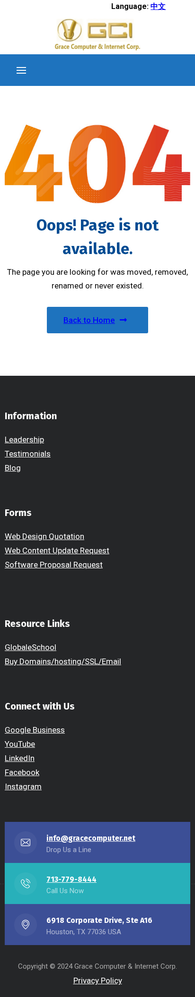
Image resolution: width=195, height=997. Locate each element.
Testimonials (28, 453)
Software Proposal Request (54, 564)
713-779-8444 (71, 879)
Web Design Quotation (44, 536)
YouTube (20, 744)
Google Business (35, 730)
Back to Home (89, 320)
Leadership (24, 439)
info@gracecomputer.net (90, 838)
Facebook (22, 772)
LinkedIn (20, 758)
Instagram (23, 786)
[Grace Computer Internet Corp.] (97, 35)
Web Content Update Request (57, 550)
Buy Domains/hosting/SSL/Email (63, 661)
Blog (13, 468)
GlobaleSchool (30, 647)
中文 (158, 6)
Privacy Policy (97, 980)
